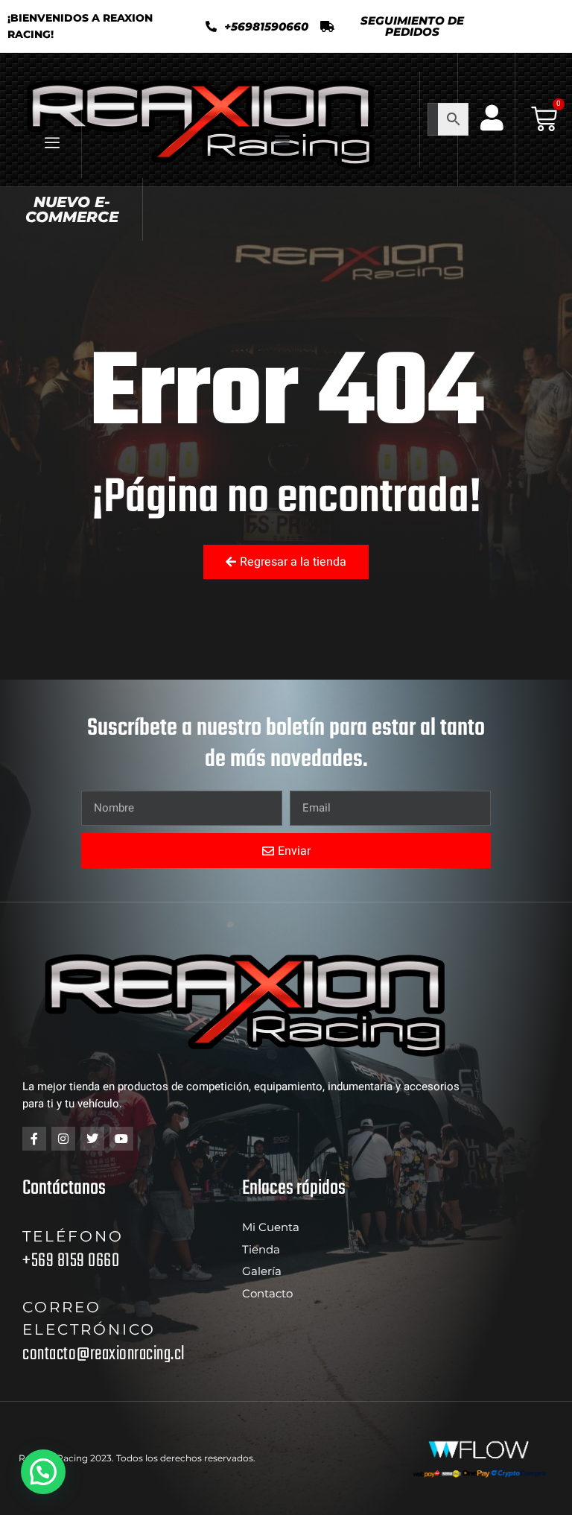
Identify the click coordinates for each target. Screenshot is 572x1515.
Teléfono (73, 1236)
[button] (401, 26)
